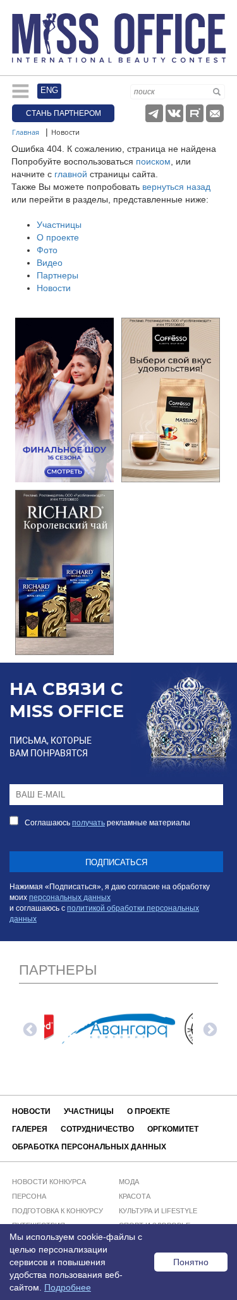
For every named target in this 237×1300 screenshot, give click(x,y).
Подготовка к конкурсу (57, 1211)
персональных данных (70, 897)
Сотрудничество (97, 1129)
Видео (50, 263)
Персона (29, 1196)
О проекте (58, 237)
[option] (119, 1028)
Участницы (59, 225)
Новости (54, 288)
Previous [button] (28, 1028)
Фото (47, 250)
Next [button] (208, 1028)
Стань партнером (63, 113)
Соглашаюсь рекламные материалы (107, 822)
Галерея (29, 1129)
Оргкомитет (172, 1129)
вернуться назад (176, 187)
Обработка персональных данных (89, 1146)
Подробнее (67, 1287)
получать (88, 822)
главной (70, 174)
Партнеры (57, 275)
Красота (134, 1196)
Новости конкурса (49, 1181)
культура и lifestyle (158, 1211)
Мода (129, 1181)
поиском (153, 161)
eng (49, 90)
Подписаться (116, 862)
